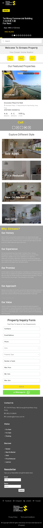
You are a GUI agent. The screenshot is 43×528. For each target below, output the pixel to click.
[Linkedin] (29, 127)
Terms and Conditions (28, 517)
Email (6, 477)
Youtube (38, 501)
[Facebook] (17, 127)
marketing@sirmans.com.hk (15, 417)
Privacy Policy (12, 517)
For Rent (20, 73)
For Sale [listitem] (8, 433)
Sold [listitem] (7, 455)
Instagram (18, 501)
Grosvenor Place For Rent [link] (13, 103)
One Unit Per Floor (29, 73)
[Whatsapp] (13, 127)
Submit (21, 387)
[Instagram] (21, 127)
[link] (21, 85)
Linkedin (28, 501)
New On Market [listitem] (10, 452)
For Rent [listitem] (8, 429)
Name (6, 483)
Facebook (8, 501)
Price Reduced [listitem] (10, 459)
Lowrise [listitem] (8, 462)
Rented (37, 73)
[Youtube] (25, 127)
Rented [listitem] (8, 449)
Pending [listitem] (8, 436)
